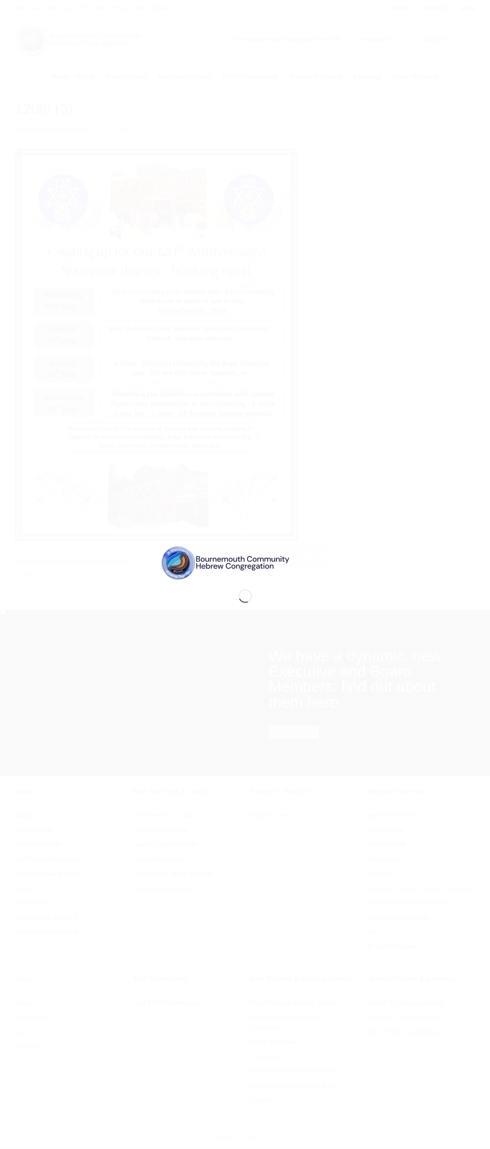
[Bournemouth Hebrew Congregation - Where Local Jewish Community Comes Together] (245, 562)
